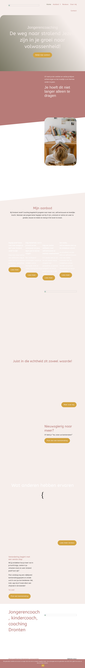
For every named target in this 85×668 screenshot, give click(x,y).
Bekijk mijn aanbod (42, 55)
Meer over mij (69, 405)
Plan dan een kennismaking (57, 440)
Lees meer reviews (67, 543)
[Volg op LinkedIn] (68, 610)
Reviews (65, 4)
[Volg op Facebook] (75, 610)
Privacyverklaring (14, 659)
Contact (74, 11)
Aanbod (56, 4)
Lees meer (15, 270)
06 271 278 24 (17, 641)
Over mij (73, 4)
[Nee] (83, 663)
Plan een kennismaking (19, 596)
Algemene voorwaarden (30, 659)
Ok (43, 665)
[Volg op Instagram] (72, 610)
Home (48, 4)
